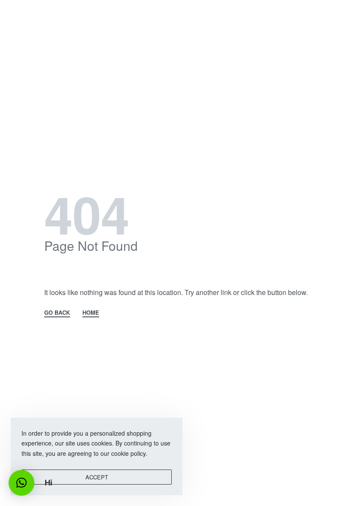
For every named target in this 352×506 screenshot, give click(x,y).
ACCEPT (96, 477)
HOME (90, 313)
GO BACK (57, 313)
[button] (21, 483)
